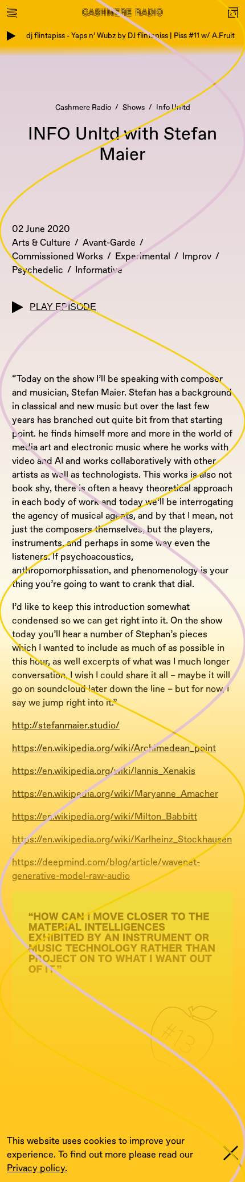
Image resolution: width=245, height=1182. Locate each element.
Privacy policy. (37, 1168)
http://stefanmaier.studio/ (66, 725)
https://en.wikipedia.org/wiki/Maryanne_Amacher (115, 794)
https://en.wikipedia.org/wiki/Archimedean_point (114, 748)
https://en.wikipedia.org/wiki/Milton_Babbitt (104, 816)
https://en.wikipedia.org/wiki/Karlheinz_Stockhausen (122, 839)
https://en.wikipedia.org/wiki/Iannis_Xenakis (103, 771)
